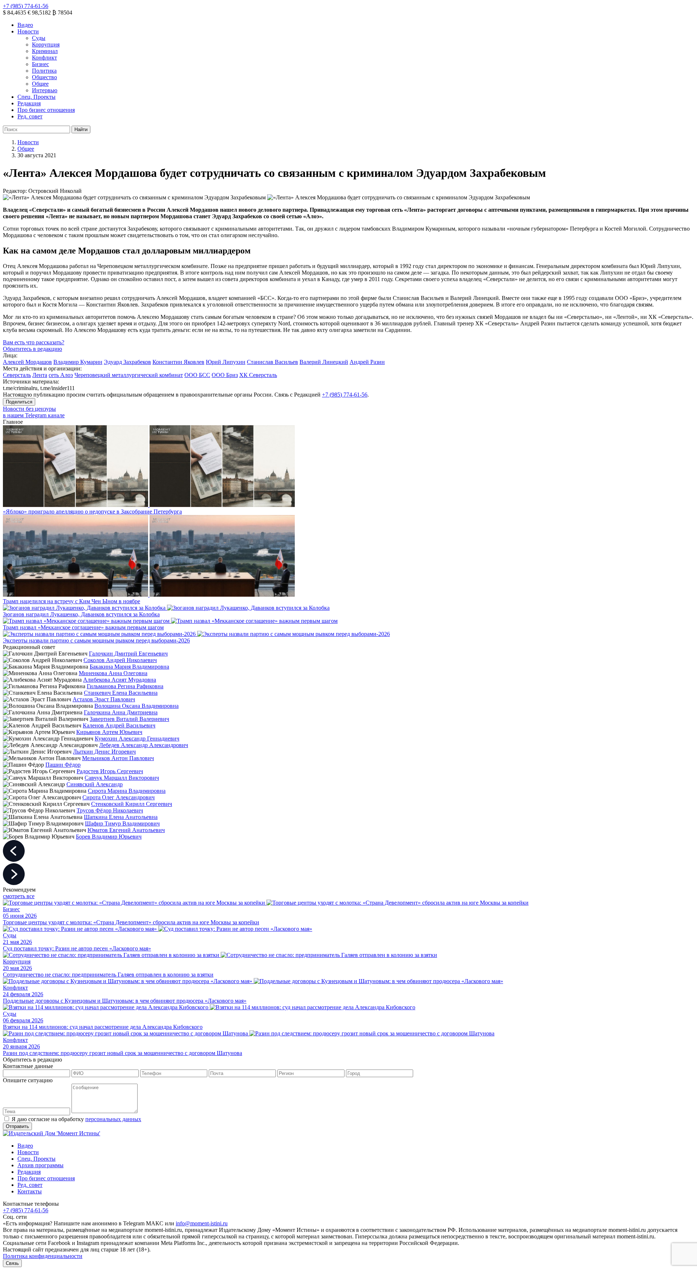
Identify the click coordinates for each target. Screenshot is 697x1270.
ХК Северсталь (258, 375)
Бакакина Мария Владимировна (129, 667)
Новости (28, 31)
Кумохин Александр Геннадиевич (137, 738)
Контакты (29, 1191)
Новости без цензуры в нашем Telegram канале (34, 412)
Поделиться (19, 402)
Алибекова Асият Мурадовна (119, 680)
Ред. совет (29, 116)
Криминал (45, 51)
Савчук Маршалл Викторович (122, 778)
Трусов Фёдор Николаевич (110, 810)
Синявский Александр (94, 784)
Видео (25, 25)
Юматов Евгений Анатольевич (126, 830)
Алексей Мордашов (27, 362)
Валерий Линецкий (323, 362)
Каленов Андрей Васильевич (119, 725)
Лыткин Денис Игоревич (104, 751)
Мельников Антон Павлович (118, 758)
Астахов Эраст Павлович (104, 699)
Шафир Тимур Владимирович (122, 823)
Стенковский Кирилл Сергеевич (131, 804)
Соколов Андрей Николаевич (120, 660)
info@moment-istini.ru (202, 1223)
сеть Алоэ (61, 375)
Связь (12, 1263)
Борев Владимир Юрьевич (109, 836)
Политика (44, 71)
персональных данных (113, 1119)
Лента (39, 375)
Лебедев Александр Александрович (143, 745)
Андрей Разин (367, 362)
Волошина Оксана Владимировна (136, 706)
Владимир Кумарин (77, 362)
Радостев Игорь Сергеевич (110, 771)
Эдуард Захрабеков (127, 362)
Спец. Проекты (36, 97)
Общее (40, 84)
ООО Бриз (225, 375)
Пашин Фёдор (63, 765)
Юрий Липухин (225, 362)
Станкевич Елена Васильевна (121, 693)
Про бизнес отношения (46, 110)
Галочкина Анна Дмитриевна (121, 712)
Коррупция (46, 44)
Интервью (44, 90)
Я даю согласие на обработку (76, 1119)
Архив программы (40, 1165)
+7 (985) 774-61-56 (25, 6)
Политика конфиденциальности (42, 1256)
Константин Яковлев (178, 362)
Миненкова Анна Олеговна (113, 673)
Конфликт (44, 57)
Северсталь (17, 375)
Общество (44, 77)
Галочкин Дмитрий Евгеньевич (128, 653)
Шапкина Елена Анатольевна (121, 817)
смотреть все (18, 896)
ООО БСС (197, 375)
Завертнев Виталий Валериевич (129, 719)
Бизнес (40, 64)
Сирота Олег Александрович (118, 797)
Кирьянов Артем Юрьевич (109, 732)
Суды (38, 38)
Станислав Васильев (272, 362)
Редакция (29, 103)
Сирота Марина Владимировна (127, 791)
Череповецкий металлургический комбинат (128, 375)
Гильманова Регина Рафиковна (125, 686)
